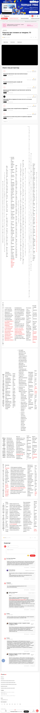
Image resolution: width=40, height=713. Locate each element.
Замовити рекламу (33, 1)
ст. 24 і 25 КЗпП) (13, 524)
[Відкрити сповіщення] (35, 16)
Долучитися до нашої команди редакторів (8, 682)
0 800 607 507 (7, 692)
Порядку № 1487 (19, 454)
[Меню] (2, 16)
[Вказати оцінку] (32, 71)
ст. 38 (16, 328)
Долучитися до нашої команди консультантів (8, 684)
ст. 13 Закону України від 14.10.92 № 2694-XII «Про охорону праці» (7, 489)
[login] (37, 16)
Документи (33, 711)
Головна (6, 711)
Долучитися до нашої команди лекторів (7, 680)
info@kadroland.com (4, 699)
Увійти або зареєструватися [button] (30, 25)
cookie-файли (20, 711)
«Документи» (36, 493)
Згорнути (5, 121)
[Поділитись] (34, 37)
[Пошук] (30, 16)
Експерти (2, 678)
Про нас (2, 676)
